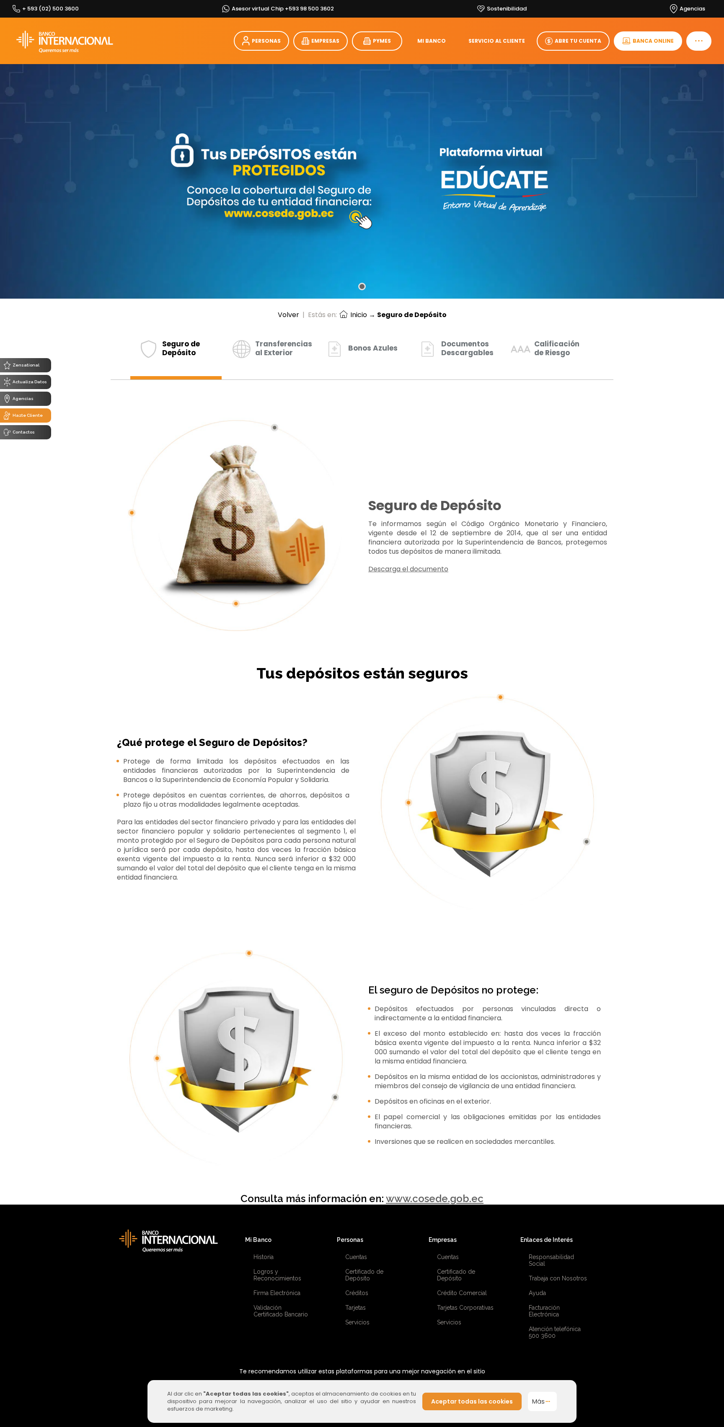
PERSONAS (266, 40)
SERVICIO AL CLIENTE (496, 40)
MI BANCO (431, 40)
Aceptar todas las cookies (472, 1401)
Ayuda (537, 1293)
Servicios (357, 1322)
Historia (263, 1257)
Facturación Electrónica (544, 1311)
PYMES (382, 40)
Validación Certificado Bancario (280, 1311)
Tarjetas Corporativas (465, 1307)
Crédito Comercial (462, 1293)
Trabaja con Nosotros (558, 1278)
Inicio (358, 315)
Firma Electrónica (276, 1293)
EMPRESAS (325, 40)
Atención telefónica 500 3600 (555, 1332)
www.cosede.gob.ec (435, 1198)
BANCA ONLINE (653, 40)
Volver (288, 315)
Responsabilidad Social (551, 1260)
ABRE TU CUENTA (578, 40)
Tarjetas (355, 1307)
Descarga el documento (408, 569)
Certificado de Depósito (364, 1275)
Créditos (356, 1293)
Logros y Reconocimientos (277, 1275)
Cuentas (356, 1257)
